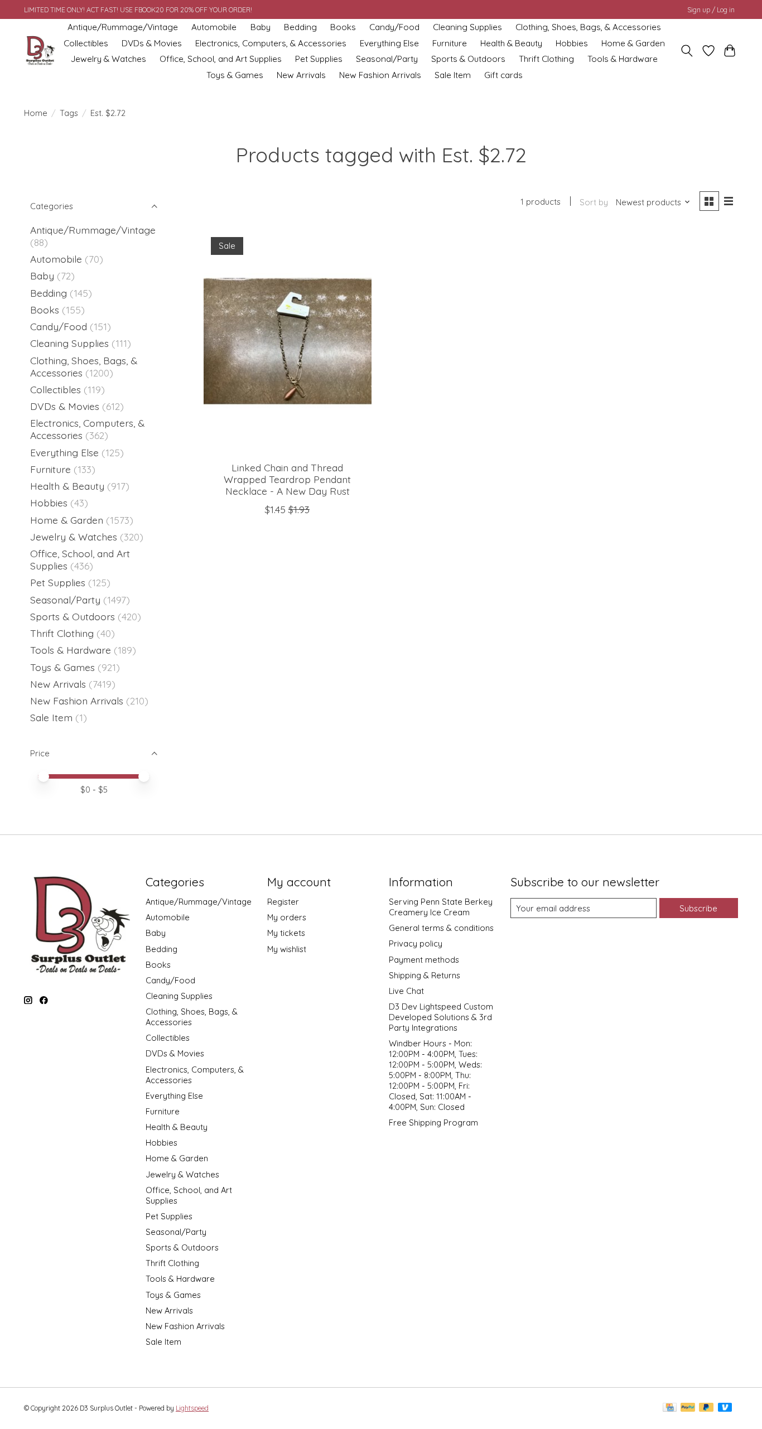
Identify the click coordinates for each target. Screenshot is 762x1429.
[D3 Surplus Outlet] (39, 51)
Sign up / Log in (711, 10)
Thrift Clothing (546, 59)
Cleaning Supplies (467, 27)
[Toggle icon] (687, 51)
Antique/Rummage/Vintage (122, 27)
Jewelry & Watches (108, 59)
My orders (286, 917)
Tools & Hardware (622, 59)
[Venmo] (725, 1408)
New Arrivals (301, 75)
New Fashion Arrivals (380, 75)
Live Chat (406, 991)
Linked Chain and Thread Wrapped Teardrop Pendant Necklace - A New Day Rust (287, 479)
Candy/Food (394, 27)
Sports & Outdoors (468, 59)
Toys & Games (234, 75)
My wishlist (286, 949)
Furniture (449, 43)
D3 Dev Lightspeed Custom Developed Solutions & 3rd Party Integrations (441, 1017)
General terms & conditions (441, 928)
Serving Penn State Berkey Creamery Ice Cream (441, 907)
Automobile (214, 27)
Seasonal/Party (387, 59)
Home (35, 113)
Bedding (300, 27)
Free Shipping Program (433, 1122)
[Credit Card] (670, 1408)
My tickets (286, 933)
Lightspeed (192, 1408)
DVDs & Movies (152, 43)
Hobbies (572, 43)
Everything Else (389, 43)
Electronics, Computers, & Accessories (270, 43)
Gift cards (503, 75)
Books (343, 27)
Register (283, 901)
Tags (69, 113)
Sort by (594, 202)
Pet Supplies (319, 59)
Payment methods (424, 959)
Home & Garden (633, 43)
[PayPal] (688, 1408)
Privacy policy (415, 943)
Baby (260, 27)
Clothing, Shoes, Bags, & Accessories (588, 27)
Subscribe (698, 908)
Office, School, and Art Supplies (221, 59)
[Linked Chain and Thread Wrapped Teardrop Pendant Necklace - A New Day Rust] (288, 340)
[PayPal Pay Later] (706, 1408)
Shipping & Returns (424, 975)
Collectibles (86, 43)
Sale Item (453, 75)
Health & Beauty (511, 43)
